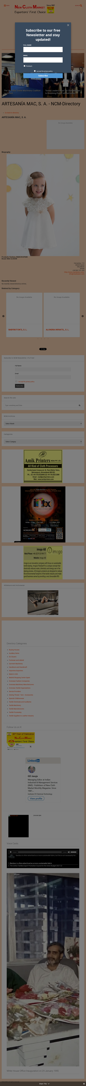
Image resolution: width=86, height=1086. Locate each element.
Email (25, 55)
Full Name (27, 45)
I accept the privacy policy (44, 71)
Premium (29, 66)
